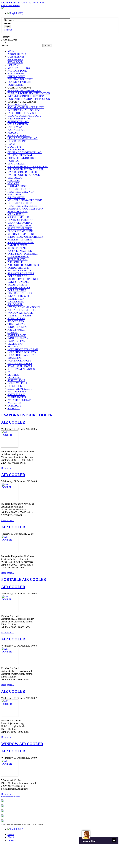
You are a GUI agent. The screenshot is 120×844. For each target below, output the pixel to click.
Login (7, 26)
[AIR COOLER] (9, 446)
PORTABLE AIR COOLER (23, 579)
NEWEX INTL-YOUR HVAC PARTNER (23, 2)
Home (11, 834)
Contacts (12, 840)
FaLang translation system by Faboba (10, 796)
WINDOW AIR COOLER (22, 744)
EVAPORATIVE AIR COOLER (27, 415)
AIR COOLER (13, 422)
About (11, 837)
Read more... (7, 468)
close (114, 840)
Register (8, 29)
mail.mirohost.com (10, 5)
